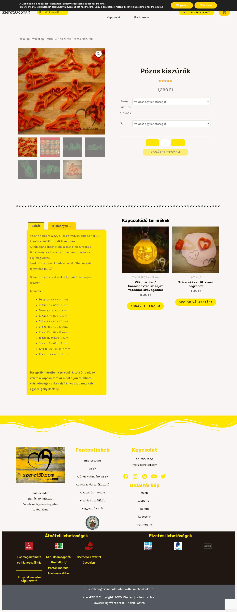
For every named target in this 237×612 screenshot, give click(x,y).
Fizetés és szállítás (92, 500)
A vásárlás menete (92, 492)
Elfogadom (182, 5)
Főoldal (145, 492)
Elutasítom (206, 5)
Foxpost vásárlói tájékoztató (29, 579)
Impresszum (92, 460)
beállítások (109, 7)
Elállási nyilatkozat (40, 498)
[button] (98, 54)
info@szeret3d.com (145, 464)
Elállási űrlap (40, 493)
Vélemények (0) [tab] (62, 226)
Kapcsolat (113, 17)
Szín (123, 123)
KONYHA (51, 38)
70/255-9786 (144, 459)
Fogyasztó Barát (92, 508)
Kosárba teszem (165, 152)
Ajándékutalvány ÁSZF (92, 476)
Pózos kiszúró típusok (125, 107)
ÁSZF (92, 468)
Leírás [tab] (36, 226)
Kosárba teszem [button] (145, 306)
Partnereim (141, 17)
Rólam (144, 508)
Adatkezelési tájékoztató (92, 484)
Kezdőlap (24, 38)
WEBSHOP (144, 500)
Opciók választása (196, 302)
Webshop (38, 38)
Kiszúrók (65, 38)
